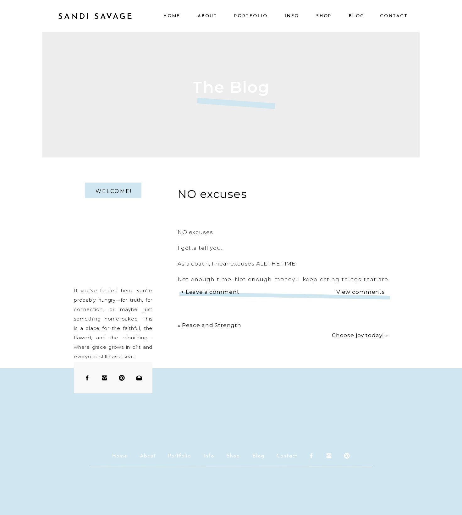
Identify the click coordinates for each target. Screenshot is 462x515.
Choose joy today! (358, 335)
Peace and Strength (211, 325)
